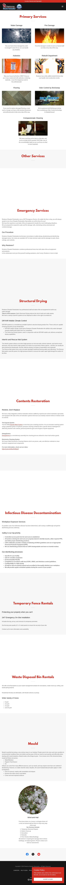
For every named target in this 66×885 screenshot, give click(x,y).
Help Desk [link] (24, 870)
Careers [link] (16, 870)
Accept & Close (48, 879)
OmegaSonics (6, 435)
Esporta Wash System (16, 424)
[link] (13, 6)
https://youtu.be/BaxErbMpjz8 (10, 449)
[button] (62, 6)
